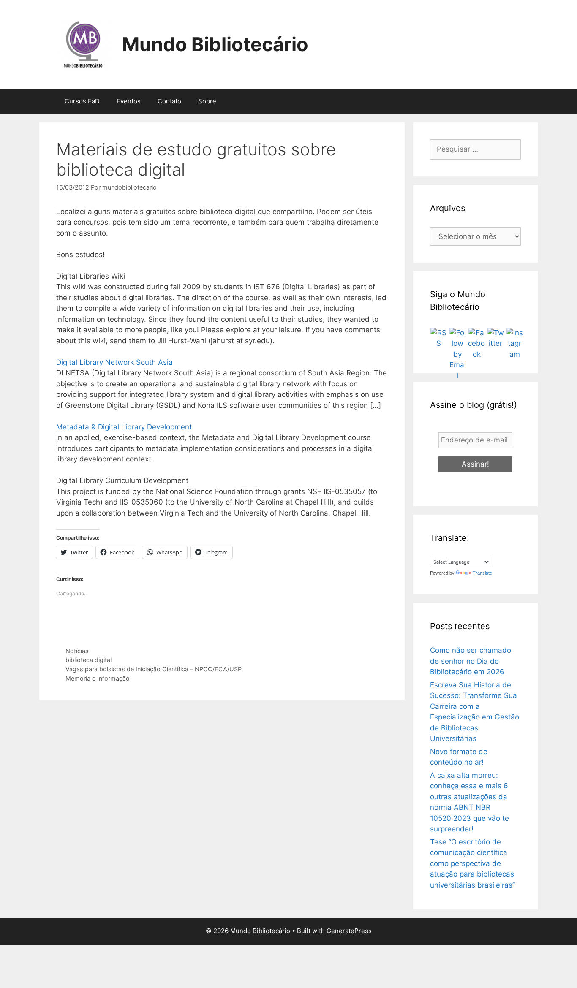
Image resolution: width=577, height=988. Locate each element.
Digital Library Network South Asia (114, 362)
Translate (482, 572)
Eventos (129, 101)
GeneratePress (349, 931)
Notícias (77, 650)
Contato (169, 101)
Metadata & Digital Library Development (124, 427)
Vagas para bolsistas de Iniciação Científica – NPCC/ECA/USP (153, 669)
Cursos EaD (82, 101)
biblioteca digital (88, 659)
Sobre (207, 101)
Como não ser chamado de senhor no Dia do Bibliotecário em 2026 (470, 661)
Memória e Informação (97, 678)
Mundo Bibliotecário (215, 44)
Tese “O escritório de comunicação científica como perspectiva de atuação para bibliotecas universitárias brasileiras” (472, 863)
